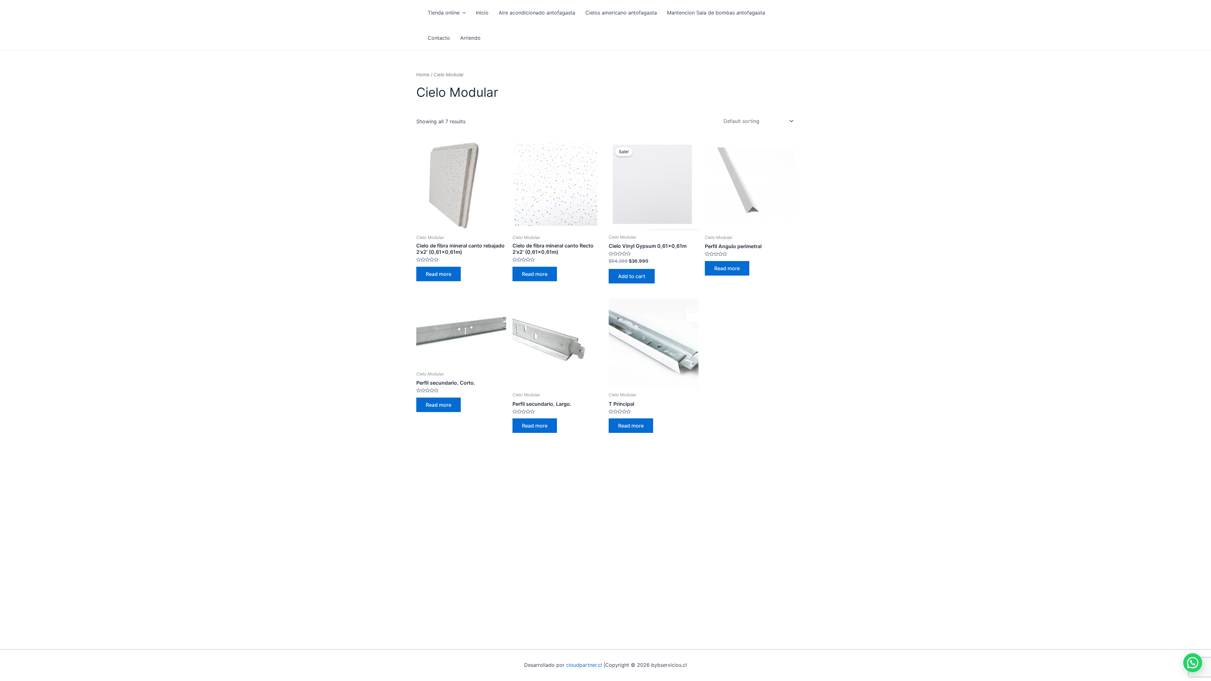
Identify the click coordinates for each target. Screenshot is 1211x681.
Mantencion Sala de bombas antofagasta (716, 12)
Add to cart (631, 276)
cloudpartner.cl (584, 665)
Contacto (439, 38)
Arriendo (470, 38)
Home (423, 75)
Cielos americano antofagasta (621, 12)
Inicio (482, 12)
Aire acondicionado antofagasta (537, 12)
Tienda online (443, 12)
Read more (438, 274)
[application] (462, 12)
